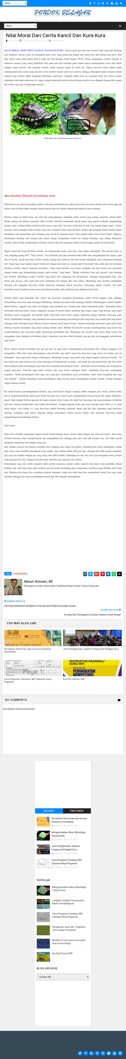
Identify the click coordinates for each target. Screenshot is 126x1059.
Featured (77, 811)
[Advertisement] (63, 167)
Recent (49, 811)
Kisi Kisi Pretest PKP (73, 679)
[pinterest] (103, 3)
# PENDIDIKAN (20, 573)
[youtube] (116, 3)
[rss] (107, 3)
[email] (112, 3)
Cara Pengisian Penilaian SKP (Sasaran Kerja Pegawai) (28, 680)
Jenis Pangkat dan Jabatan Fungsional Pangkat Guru (91, 649)
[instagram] (98, 3)
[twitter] (90, 3)
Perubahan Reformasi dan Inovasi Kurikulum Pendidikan (27, 650)
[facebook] (94, 3)
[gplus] (91, 1053)
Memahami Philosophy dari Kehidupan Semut (32, 195)
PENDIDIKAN (58, 40)
